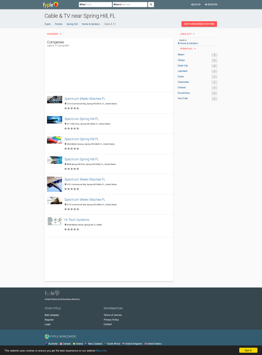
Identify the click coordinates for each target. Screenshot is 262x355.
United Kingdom (133, 343)
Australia (53, 343)
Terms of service (113, 315)
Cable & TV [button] (185, 34)
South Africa (113, 343)
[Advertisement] (102, 71)
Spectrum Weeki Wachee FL (85, 99)
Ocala (181, 76)
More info (101, 350)
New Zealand (94, 343)
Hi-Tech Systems (76, 220)
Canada (66, 343)
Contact (108, 324)
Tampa (181, 60)
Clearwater (183, 82)
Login (47, 324)
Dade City (183, 65)
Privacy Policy (111, 319)
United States (154, 343)
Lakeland (182, 71)
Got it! (248, 350)
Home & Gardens (189, 43)
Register (212, 4)
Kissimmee (184, 92)
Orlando (182, 87)
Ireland (79, 343)
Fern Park (183, 98)
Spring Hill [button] (186, 48)
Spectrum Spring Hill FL (81, 119)
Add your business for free (199, 24)
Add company (52, 315)
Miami (181, 54)
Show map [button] (52, 34)
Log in (196, 4)
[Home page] (50, 4)
